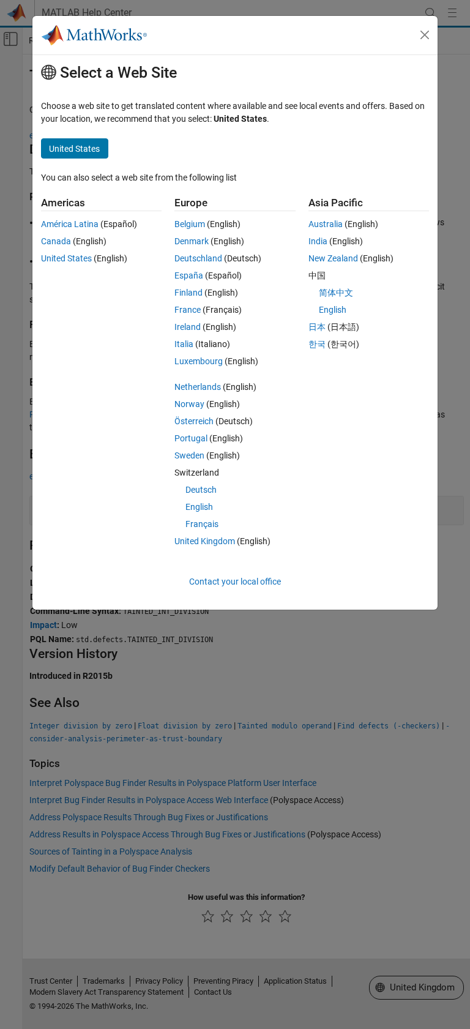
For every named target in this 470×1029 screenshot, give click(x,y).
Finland (188, 292)
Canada (56, 241)
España (188, 275)
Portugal (190, 438)
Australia (325, 224)
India (317, 241)
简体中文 (336, 292)
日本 (317, 327)
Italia (183, 344)
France (187, 310)
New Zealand (333, 258)
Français (201, 524)
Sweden (189, 455)
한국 (317, 344)
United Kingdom (204, 541)
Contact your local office (235, 581)
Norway (189, 404)
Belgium (189, 224)
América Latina (70, 224)
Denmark (191, 241)
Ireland (187, 327)
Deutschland (198, 258)
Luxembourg (198, 361)
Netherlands (197, 387)
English (199, 507)
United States (66, 258)
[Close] (424, 34)
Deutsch (201, 490)
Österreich (194, 421)
